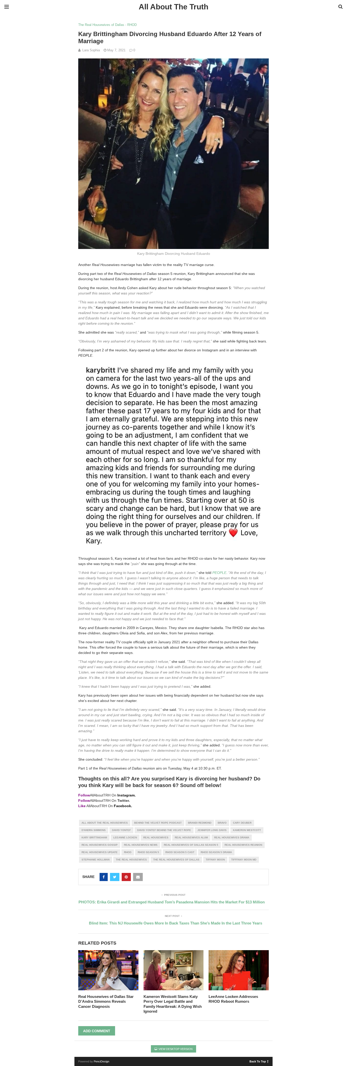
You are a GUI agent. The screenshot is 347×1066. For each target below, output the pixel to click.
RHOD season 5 (148, 852)
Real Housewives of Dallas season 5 (191, 844)
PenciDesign (101, 1061)
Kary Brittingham (94, 837)
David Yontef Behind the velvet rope (164, 830)
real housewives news (140, 844)
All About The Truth (173, 7)
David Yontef (121, 830)
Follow (84, 795)
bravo (222, 822)
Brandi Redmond (199, 822)
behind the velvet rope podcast (158, 822)
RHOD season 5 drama (216, 852)
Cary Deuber (242, 822)
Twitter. (123, 800)
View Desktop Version (175, 1049)
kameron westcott (247, 830)
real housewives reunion (243, 844)
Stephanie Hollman (95, 859)
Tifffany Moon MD (243, 859)
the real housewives (131, 859)
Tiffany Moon (215, 859)
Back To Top (257, 1061)
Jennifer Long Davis (212, 830)
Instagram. (126, 795)
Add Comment (96, 1031)
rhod (127, 852)
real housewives (155, 837)
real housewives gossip (100, 844)
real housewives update (100, 852)
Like (82, 806)
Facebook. (123, 806)
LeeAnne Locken (125, 837)
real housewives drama (231, 837)
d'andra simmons (94, 830)
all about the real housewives (105, 822)
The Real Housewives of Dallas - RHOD (107, 25)
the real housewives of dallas (176, 859)
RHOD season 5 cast (179, 852)
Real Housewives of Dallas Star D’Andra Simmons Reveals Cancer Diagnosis (106, 1001)
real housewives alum (191, 837)
